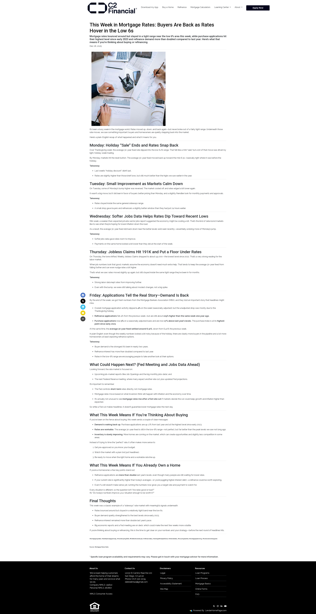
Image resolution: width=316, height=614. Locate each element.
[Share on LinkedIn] (82, 307)
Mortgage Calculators (200, 7)
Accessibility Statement (171, 583)
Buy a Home (168, 7)
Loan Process (201, 578)
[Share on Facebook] (82, 295)
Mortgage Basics (203, 583)
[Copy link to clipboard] (82, 318)
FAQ (197, 594)
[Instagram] (218, 606)
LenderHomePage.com (216, 610)
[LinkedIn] (221, 606)
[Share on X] (82, 301)
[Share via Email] (82, 312)
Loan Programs (202, 573)
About (238, 7)
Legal (162, 573)
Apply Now (258, 8)
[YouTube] (225, 606)
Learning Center (221, 7)
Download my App (149, 7)
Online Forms (201, 589)
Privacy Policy (166, 578)
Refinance (182, 7)
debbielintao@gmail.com (136, 582)
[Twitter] (214, 606)
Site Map (164, 589)
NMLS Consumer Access (101, 594)
